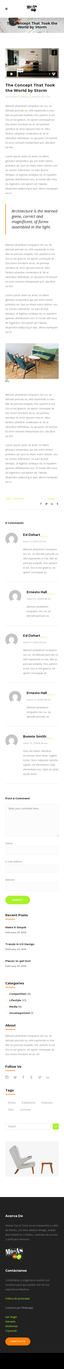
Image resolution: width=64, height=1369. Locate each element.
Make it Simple (15, 927)
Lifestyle (25, 96)
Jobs (8, 498)
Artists (12, 1102)
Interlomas (11, 1326)
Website (10, 879)
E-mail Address (13, 861)
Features (46, 1102)
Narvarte (10, 1321)
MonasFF (13, 96)
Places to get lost (18, 961)
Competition (17, 994)
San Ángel (11, 1317)
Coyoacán (11, 1330)
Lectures (17, 498)
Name (8, 843)
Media (13, 1006)
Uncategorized (19, 1013)
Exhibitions (28, 1102)
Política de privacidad (17, 1298)
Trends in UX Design (19, 944)
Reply (44, 536)
